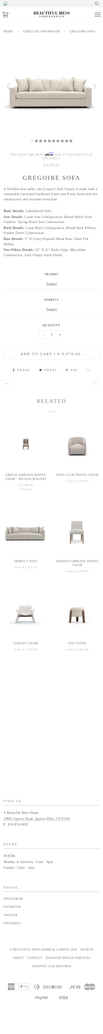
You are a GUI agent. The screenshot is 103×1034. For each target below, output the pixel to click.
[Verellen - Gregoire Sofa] (32, 141)
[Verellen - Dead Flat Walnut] (66, 141)
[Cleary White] (53, 141)
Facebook (12, 907)
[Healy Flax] (62, 141)
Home (8, 31)
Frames (51, 274)
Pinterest (12, 923)
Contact (34, 958)
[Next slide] (94, 86)
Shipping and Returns (51, 966)
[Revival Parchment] (49, 141)
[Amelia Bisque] (40, 141)
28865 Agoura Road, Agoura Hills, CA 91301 (37, 819)
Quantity (51, 325)
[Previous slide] (8, 86)
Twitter (10, 915)
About (18, 958)
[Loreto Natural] (58, 141)
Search (86, 949)
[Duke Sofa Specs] (70, 141)
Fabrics (51, 299)
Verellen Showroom (41, 31)
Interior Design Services (68, 958)
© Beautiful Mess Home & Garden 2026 (43, 949)
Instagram (13, 898)
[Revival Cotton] (45, 141)
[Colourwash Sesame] (36, 141)
